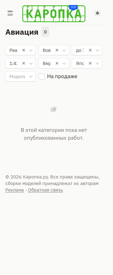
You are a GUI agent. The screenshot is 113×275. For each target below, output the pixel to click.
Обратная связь (45, 190)
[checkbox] (42, 76)
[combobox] (20, 50)
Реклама (14, 190)
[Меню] (10, 13)
